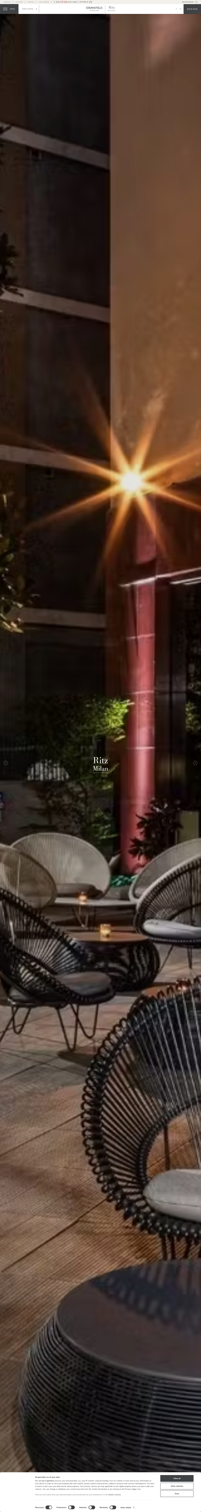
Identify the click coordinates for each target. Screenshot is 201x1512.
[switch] (71, 1507)
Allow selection (177, 1486)
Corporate (6, 2)
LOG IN (70, 2)
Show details (126, 1507)
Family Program (44, 2)
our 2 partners (48, 1481)
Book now (192, 9)
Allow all (176, 1478)
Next (195, 763)
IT (176, 9)
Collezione (19, 2)
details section (114, 1495)
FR (180, 9)
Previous (5, 763)
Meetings (31, 2)
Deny (177, 1494)
